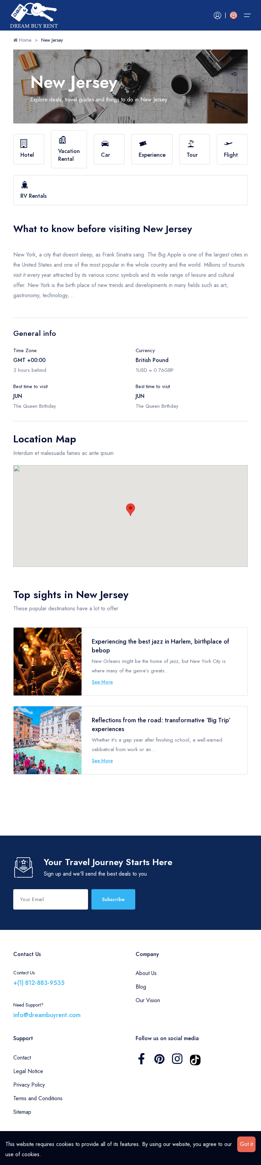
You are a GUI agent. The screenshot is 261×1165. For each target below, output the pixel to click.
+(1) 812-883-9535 (39, 982)
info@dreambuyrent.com (47, 1015)
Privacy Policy (29, 1085)
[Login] (217, 15)
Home (24, 40)
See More (102, 682)
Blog (141, 987)
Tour (192, 155)
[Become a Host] (233, 15)
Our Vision (148, 1000)
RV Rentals (33, 196)
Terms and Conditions (38, 1098)
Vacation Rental (69, 155)
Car (105, 155)
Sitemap (22, 1112)
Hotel (27, 155)
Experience (152, 155)
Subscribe (113, 899)
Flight (231, 155)
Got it (246, 1144)
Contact (22, 1058)
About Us (146, 973)
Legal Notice (28, 1071)
